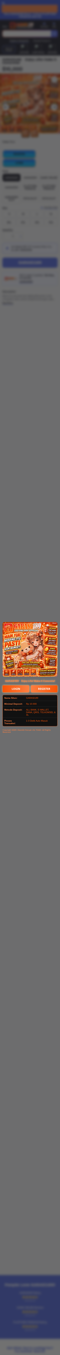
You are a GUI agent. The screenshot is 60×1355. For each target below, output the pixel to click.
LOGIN (16, 689)
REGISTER (44, 689)
